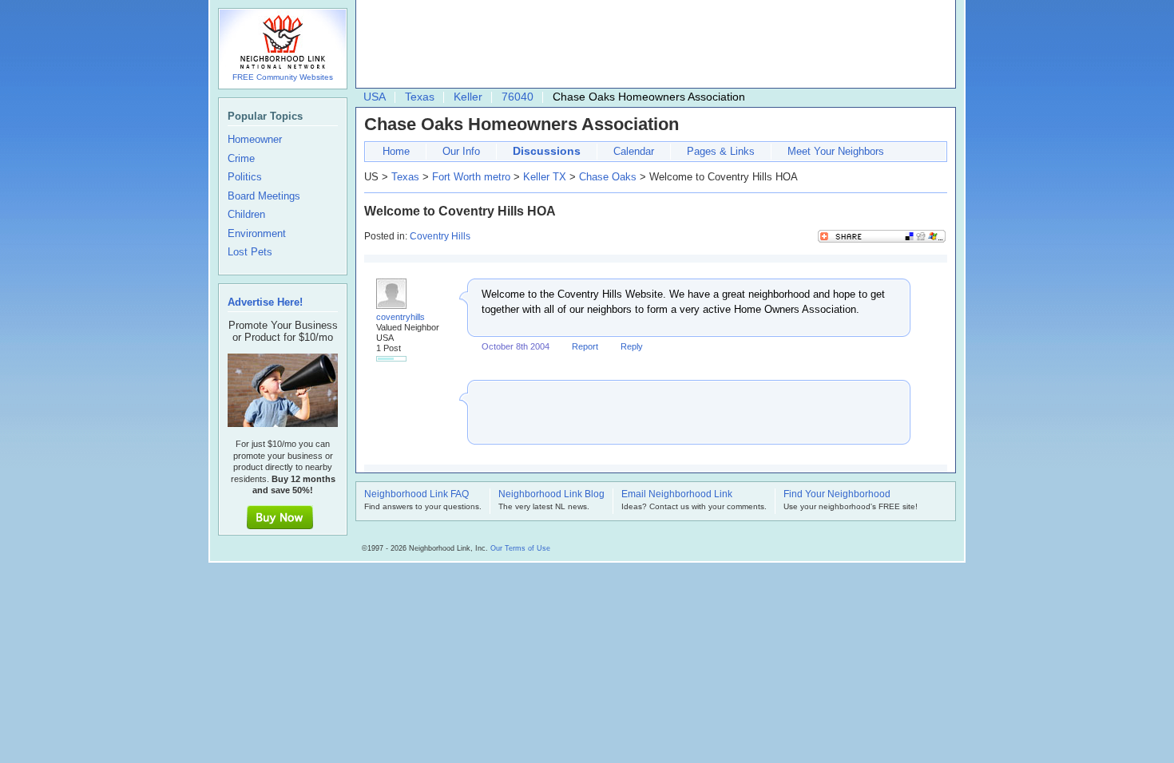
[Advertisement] (651, 45)
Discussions (547, 150)
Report (585, 346)
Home (396, 151)
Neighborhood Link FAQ (416, 495)
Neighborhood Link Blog (551, 495)
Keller (468, 96)
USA (374, 96)
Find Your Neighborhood (836, 495)
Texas (419, 96)
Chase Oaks (608, 177)
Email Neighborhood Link (676, 495)
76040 (517, 96)
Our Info (461, 151)
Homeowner (255, 139)
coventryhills (400, 317)
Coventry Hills (440, 236)
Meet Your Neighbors (835, 151)
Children (246, 214)
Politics (245, 177)
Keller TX (544, 177)
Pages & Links (721, 151)
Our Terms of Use (520, 548)
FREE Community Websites (282, 77)
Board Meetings (264, 196)
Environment (257, 233)
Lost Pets (250, 252)
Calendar (633, 151)
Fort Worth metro (471, 177)
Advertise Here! (265, 302)
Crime (241, 158)
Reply (632, 346)
